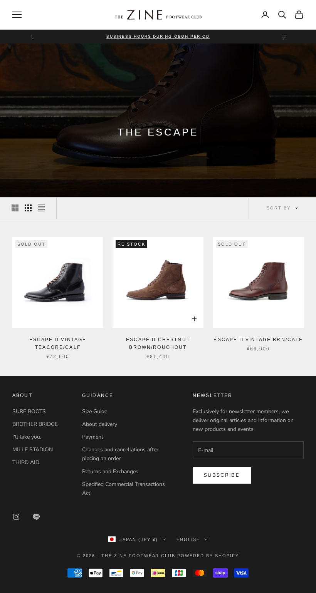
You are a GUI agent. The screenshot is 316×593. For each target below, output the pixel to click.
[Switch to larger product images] (15, 208)
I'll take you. (26, 437)
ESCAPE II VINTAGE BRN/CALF (258, 339)
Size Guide (94, 411)
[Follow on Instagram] (16, 517)
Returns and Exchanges (110, 471)
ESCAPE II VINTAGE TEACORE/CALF (58, 343)
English (188, 539)
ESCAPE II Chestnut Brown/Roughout (158, 343)
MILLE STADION (32, 449)
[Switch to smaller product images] (28, 208)
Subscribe (222, 475)
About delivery (99, 424)
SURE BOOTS (29, 411)
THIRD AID (25, 462)
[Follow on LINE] (36, 517)
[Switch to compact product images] (41, 208)
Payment (92, 437)
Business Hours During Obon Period (157, 36)
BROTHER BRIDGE (35, 424)
